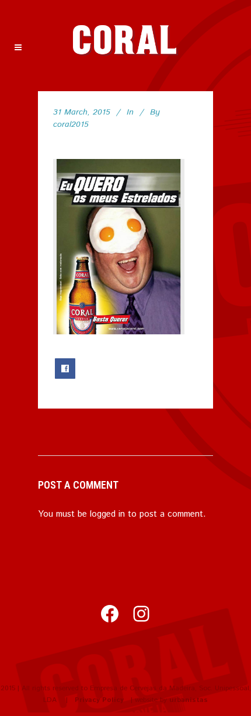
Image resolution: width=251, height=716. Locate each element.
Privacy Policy (99, 700)
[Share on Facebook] (65, 368)
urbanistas (188, 700)
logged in (107, 514)
